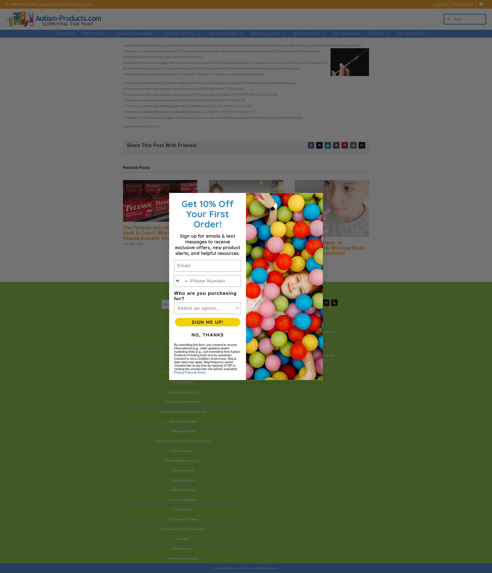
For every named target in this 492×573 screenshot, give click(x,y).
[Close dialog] (317, 199)
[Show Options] (237, 308)
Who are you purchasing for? (205, 296)
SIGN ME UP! (207, 322)
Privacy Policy (184, 372)
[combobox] (181, 281)
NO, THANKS (207, 335)
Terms (201, 372)
